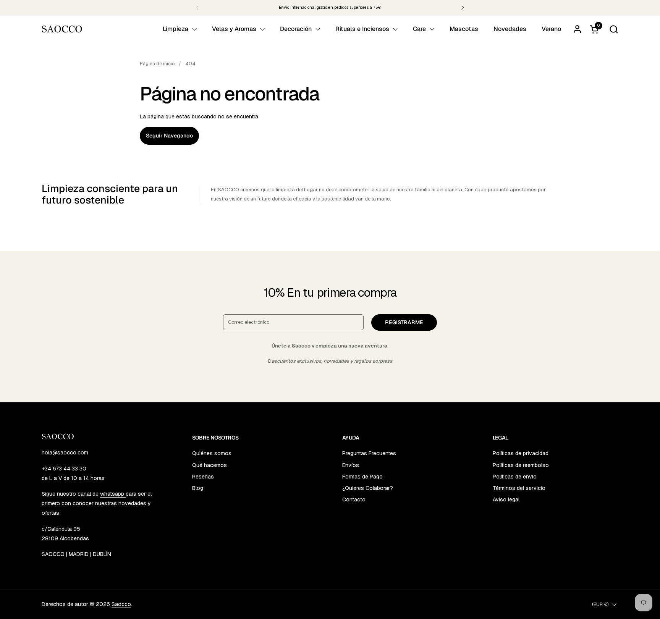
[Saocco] (62, 29)
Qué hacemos (209, 465)
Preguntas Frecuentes (369, 453)
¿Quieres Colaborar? (367, 488)
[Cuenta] (577, 29)
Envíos (350, 465)
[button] (613, 29)
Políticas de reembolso (521, 465)
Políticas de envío (515, 476)
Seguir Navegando (169, 135)
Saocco (121, 604)
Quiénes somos (211, 453)
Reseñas (203, 476)
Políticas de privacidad (520, 453)
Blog (197, 488)
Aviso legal (506, 499)
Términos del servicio (519, 488)
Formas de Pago (362, 476)
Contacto (354, 499)
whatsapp (113, 493)
